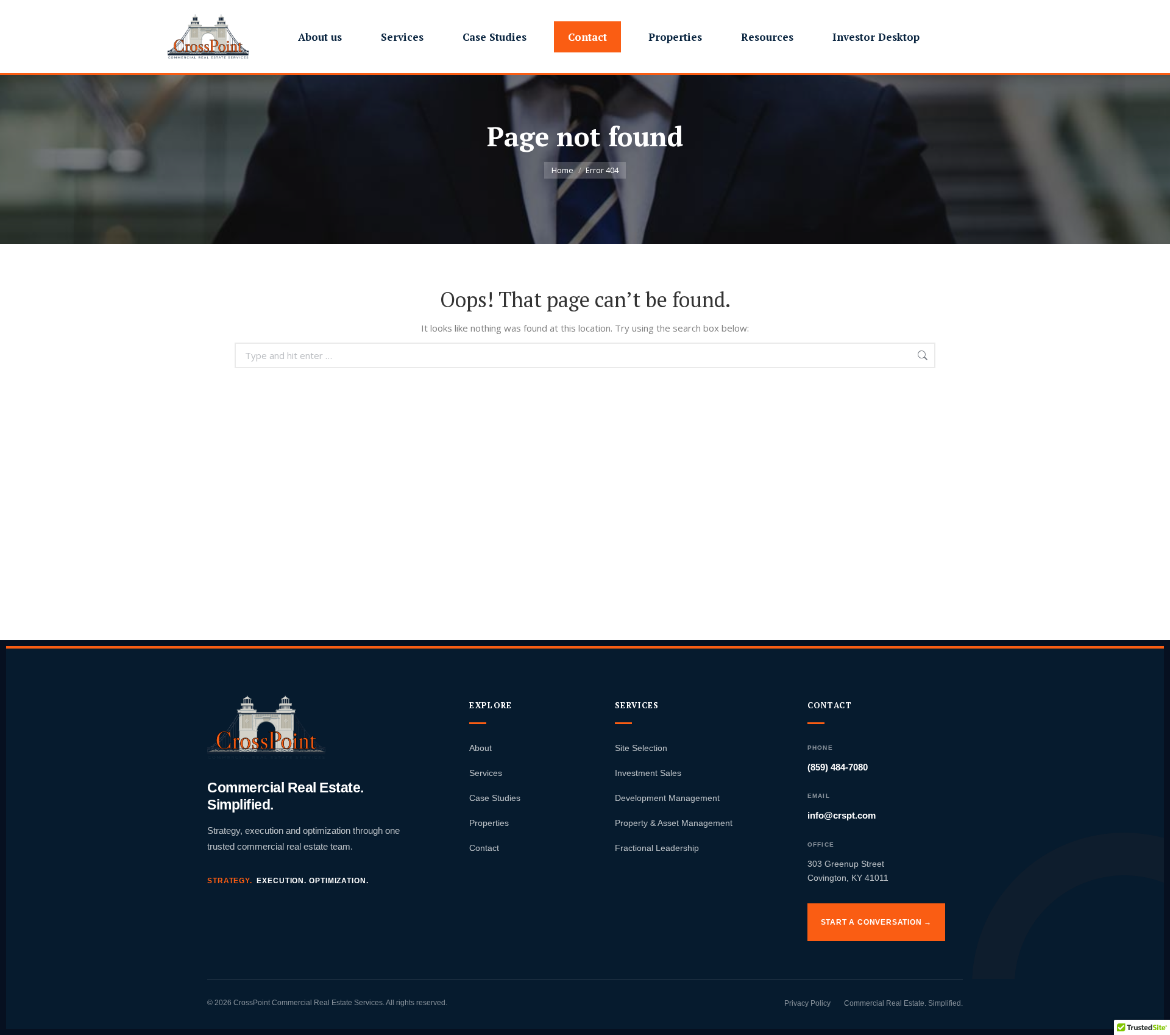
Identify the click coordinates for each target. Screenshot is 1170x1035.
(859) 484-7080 (837, 767)
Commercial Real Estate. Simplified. (903, 1003)
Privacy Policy (807, 1003)
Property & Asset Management (673, 823)
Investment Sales (648, 773)
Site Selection (641, 748)
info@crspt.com (841, 815)
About (480, 748)
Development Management (667, 798)
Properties (489, 823)
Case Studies (494, 798)
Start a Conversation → (876, 922)
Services (485, 773)
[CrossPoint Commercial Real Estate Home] (266, 727)
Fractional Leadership (657, 848)
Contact (484, 848)
